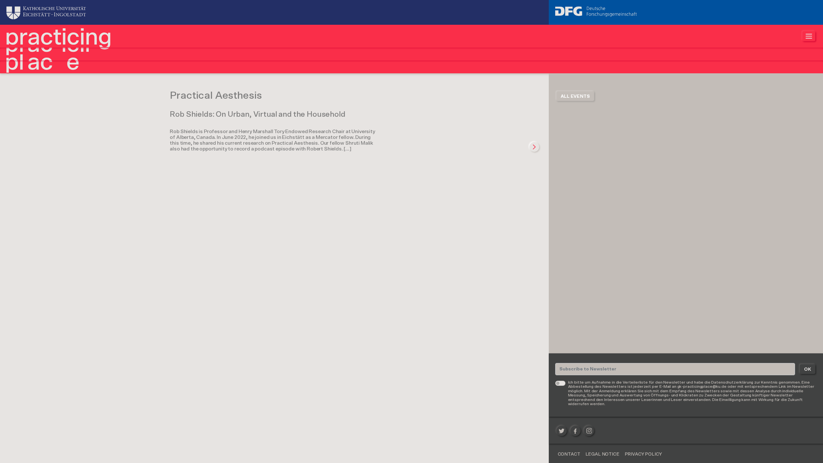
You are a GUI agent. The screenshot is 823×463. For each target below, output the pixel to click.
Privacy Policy (643, 454)
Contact (569, 454)
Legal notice (602, 454)
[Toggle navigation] (808, 36)
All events (575, 96)
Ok (807, 369)
